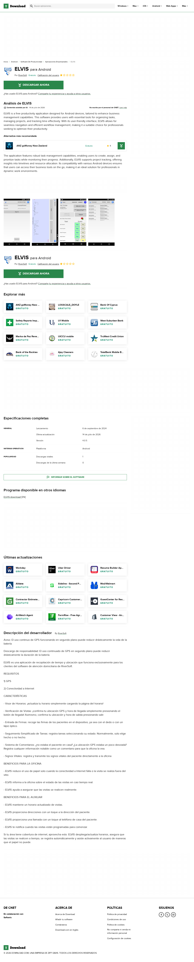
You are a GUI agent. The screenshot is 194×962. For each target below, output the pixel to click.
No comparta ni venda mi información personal (118, 931)
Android (156, 6)
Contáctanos (61, 924)
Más (184, 6)
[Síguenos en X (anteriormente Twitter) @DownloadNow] (167, 914)
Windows (122, 6)
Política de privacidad (117, 914)
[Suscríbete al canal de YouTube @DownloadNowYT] (173, 914)
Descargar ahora (36, 85)
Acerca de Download (65, 914)
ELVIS (33, 69)
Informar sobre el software (67, 477)
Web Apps (171, 6)
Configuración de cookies (119, 938)
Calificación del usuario (48, 75)
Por (21, 75)
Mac (135, 6)
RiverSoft (62, 633)
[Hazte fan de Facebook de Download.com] (161, 914)
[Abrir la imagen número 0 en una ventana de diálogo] (17, 222)
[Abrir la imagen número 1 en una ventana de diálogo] (45, 222)
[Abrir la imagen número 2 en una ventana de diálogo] (73, 222)
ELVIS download (12, 497)
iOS (144, 6)
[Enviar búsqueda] (31, 6)
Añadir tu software (63, 919)
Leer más (123, 107)
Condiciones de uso (116, 919)
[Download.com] (14, 6)
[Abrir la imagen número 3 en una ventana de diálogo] (101, 222)
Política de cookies (116, 924)
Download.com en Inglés (66, 930)
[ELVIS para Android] (8, 71)
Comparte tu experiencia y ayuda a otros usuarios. (64, 93)
